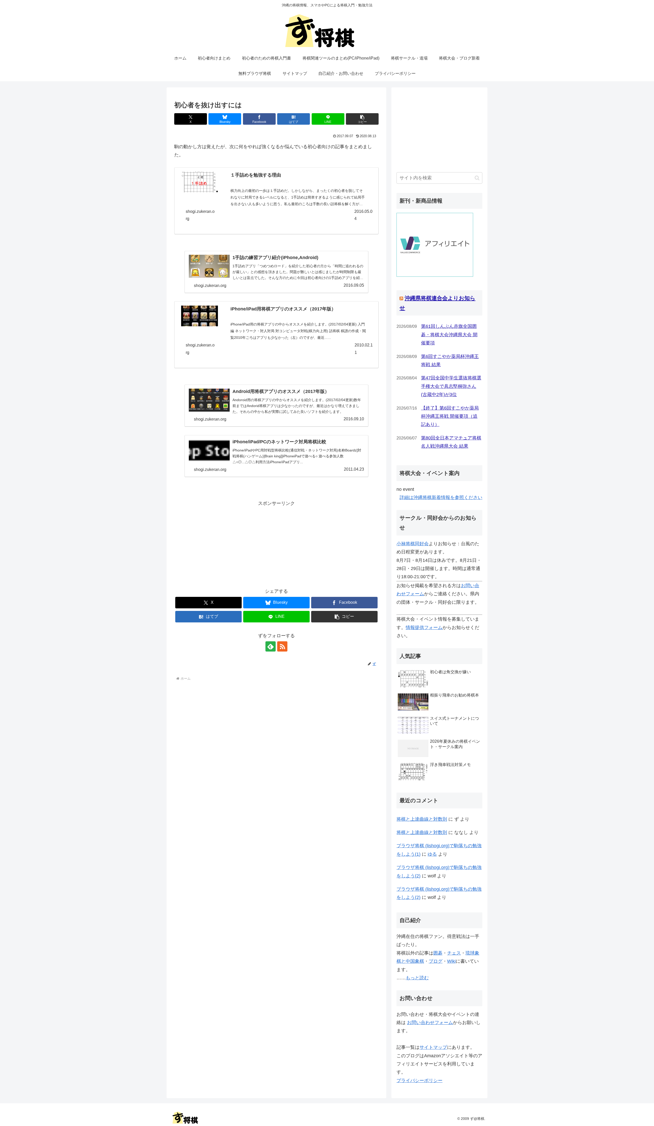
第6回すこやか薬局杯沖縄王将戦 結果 (450, 360)
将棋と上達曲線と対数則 (421, 819)
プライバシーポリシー (419, 1080)
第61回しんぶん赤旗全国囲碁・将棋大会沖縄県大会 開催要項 (449, 334)
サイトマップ (433, 1047)
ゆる (432, 854)
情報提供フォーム (424, 627)
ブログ (435, 961)
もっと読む (417, 977)
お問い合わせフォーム (430, 1022)
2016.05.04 (363, 215)
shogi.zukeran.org (200, 215)
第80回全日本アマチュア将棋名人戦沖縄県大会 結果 (451, 442)
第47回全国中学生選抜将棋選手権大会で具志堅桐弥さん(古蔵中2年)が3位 (451, 386)
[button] (362, 119)
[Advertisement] (276, 543)
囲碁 (437, 953)
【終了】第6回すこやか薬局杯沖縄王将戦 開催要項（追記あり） (450, 416)
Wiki (451, 961)
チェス (454, 953)
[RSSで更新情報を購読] (282, 646)
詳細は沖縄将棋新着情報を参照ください (441, 497)
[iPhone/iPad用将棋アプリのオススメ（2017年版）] (199, 316)
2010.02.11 (364, 349)
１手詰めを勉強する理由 (255, 175)
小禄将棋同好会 (412, 543)
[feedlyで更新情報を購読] (270, 646)
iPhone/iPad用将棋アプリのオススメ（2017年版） (283, 308)
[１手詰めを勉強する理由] (199, 182)
